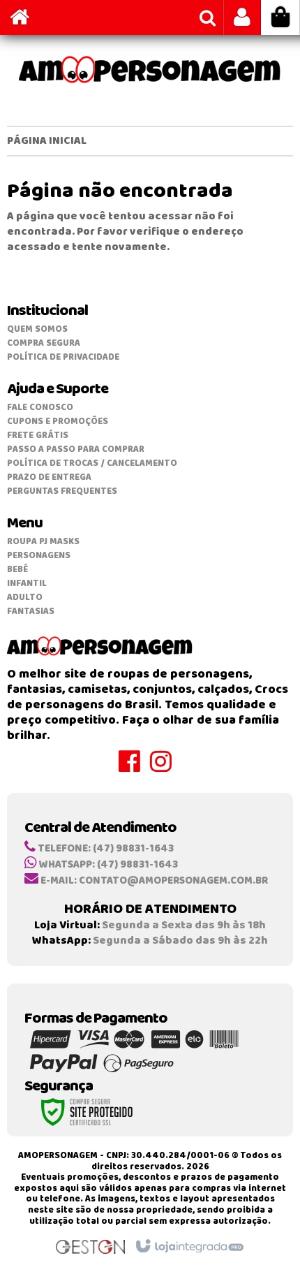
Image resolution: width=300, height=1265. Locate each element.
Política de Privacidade (63, 357)
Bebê (17, 569)
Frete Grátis (37, 435)
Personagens (38, 555)
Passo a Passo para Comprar (75, 449)
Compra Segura (43, 343)
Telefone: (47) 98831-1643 (105, 848)
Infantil (27, 583)
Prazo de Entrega (49, 477)
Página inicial (47, 141)
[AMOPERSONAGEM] (150, 70)
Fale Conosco (40, 407)
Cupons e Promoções (57, 421)
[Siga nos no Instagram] (165, 768)
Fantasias (30, 611)
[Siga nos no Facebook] (134, 768)
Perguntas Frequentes (62, 491)
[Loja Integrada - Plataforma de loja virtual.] (188, 1247)
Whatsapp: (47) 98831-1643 (107, 864)
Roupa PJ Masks (43, 541)
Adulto (25, 597)
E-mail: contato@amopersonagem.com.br (153, 880)
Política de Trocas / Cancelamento (92, 463)
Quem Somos (37, 329)
